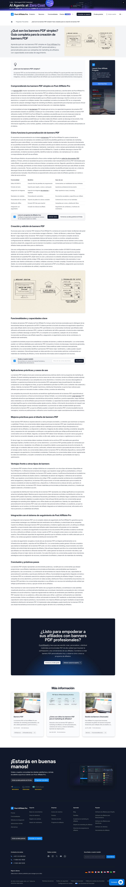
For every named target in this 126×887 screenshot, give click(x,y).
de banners (45, 137)
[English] (89, 872)
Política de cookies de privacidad (95, 881)
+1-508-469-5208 (19, 863)
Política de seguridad (62, 881)
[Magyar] (99, 872)
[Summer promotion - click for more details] (63, 5)
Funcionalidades (15, 816)
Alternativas (14, 827)
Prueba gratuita (98, 14)
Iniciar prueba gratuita (18, 838)
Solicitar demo (53, 216)
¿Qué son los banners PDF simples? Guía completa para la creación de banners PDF (56, 21)
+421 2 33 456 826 (19, 856)
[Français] (96, 872)
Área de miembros (34, 815)
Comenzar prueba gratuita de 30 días (71, 216)
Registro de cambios (35, 819)
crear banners (76, 396)
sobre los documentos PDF (70, 158)
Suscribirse (79, 361)
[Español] (92, 872)
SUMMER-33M (18, 8)
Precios (13, 813)
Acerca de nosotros (56, 812)
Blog (74, 812)
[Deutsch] (86, 872)
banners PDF (18, 91)
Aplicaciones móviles (17, 823)
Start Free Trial (102, 83)
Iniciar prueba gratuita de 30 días (22, 780)
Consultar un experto (84, 14)
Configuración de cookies (65, 883)
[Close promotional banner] (123, 2)
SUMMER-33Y (34, 8)
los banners (33, 109)
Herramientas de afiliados (102, 830)
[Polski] (108, 872)
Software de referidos (101, 826)
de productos (44, 190)
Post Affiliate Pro (53, 44)
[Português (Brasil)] (111, 872)
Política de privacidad (77, 881)
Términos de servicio (48, 881)
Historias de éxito (56, 819)
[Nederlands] (105, 872)
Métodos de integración (17, 820)
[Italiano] (102, 872)
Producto (32, 14)
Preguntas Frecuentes (22, 21)
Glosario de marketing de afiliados (82, 824)
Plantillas (75, 815)
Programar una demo (41, 780)
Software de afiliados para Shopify (105, 812)
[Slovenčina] (114, 872)
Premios (53, 815)
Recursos (41, 14)
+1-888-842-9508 (19, 860)
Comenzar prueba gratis (52, 662)
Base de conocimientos (35, 812)
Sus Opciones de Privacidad (86, 883)
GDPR (108, 881)
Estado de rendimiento (35, 822)
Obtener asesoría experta (71, 662)
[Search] (73, 14)
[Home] (12, 22)
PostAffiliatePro (44, 645)
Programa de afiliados (57, 822)
